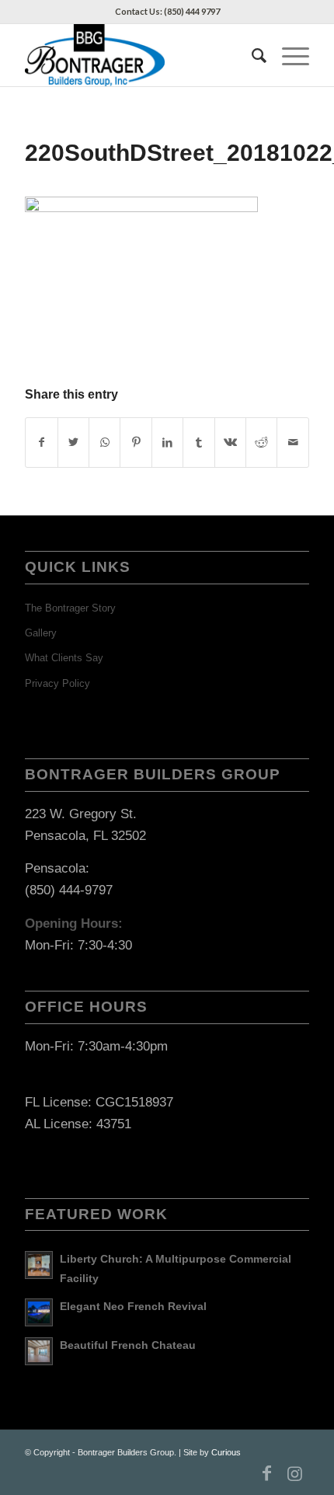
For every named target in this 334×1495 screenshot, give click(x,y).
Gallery (41, 633)
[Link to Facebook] (267, 1473)
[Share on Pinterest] (135, 442)
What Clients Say (64, 658)
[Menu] (287, 55)
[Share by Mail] (292, 442)
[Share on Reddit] (261, 442)
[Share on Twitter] (73, 442)
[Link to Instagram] (295, 1473)
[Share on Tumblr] (198, 442)
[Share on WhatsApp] (104, 442)
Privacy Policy (57, 683)
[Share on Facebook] (41, 442)
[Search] (251, 55)
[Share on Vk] (230, 442)
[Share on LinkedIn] (167, 442)
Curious (226, 1452)
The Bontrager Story (70, 608)
